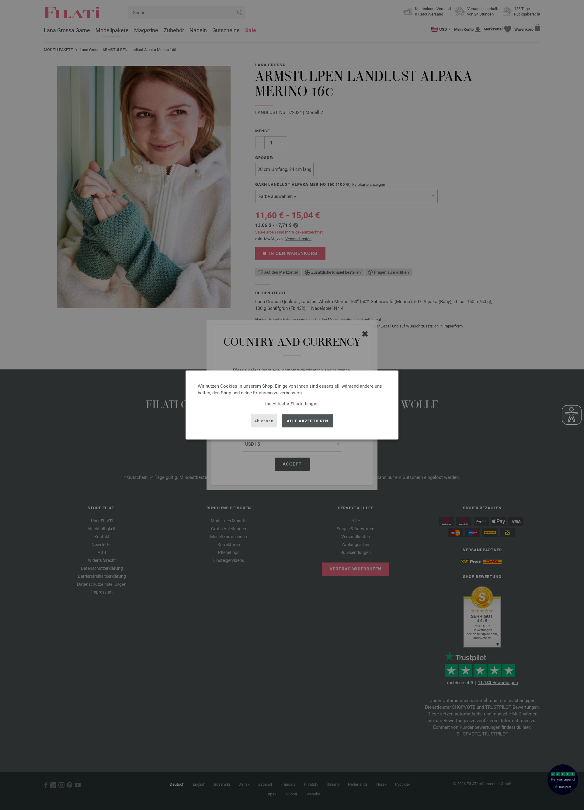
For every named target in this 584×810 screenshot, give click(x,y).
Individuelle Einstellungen (292, 403)
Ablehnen (263, 420)
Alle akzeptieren (307, 420)
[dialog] (292, 405)
